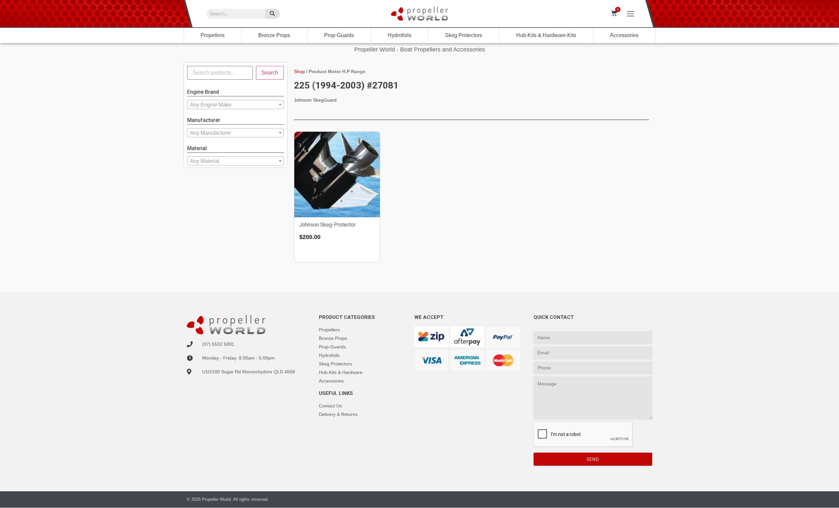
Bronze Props (274, 35)
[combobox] (235, 104)
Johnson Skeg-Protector (327, 225)
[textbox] (235, 104)
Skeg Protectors (463, 35)
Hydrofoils (399, 35)
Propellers (212, 35)
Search (270, 72)
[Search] (272, 14)
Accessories (624, 35)
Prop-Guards (339, 35)
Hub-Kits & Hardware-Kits (546, 35)
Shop (299, 71)
